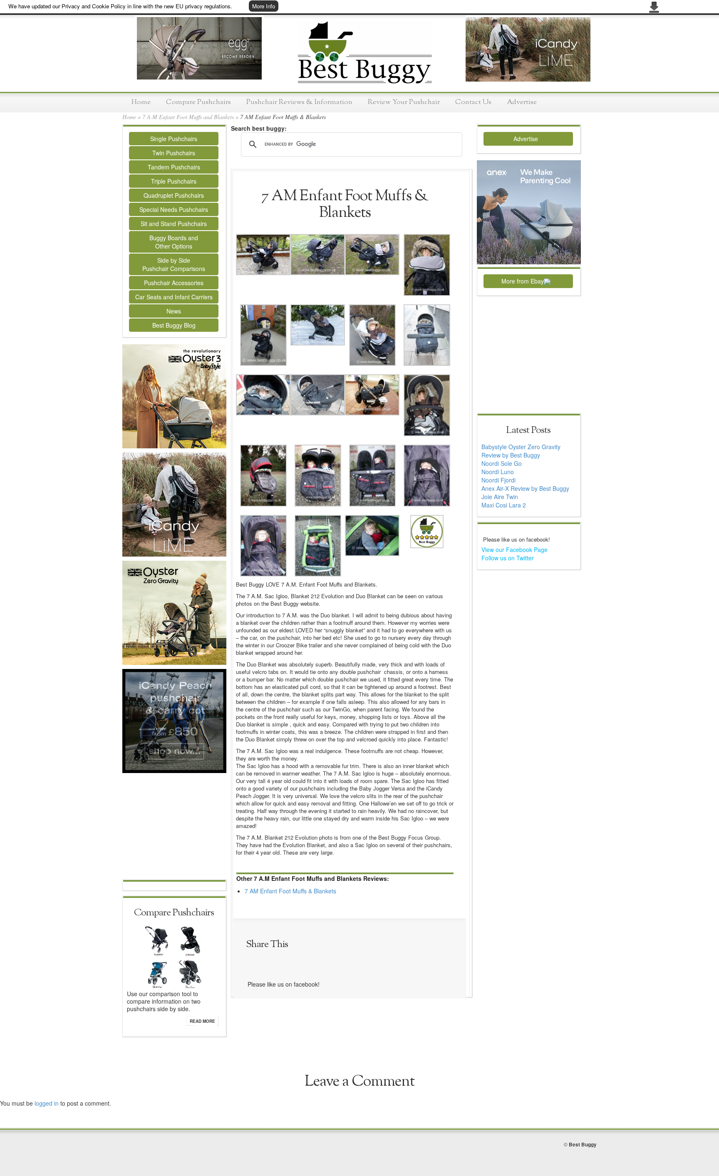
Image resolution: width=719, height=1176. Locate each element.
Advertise (522, 102)
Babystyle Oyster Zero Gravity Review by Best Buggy (520, 451)
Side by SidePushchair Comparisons (173, 264)
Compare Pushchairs (198, 102)
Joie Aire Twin (499, 496)
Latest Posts (528, 430)
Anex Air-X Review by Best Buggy (525, 488)
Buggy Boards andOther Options (173, 242)
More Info (263, 6)
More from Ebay (522, 281)
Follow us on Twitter (507, 558)
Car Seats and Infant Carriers (174, 297)
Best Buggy (583, 1144)
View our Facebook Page (514, 549)
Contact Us (473, 102)
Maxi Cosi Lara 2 (503, 505)
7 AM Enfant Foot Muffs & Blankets (290, 891)
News (173, 311)
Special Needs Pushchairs (173, 209)
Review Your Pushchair (404, 102)
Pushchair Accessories (173, 282)
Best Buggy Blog (174, 325)
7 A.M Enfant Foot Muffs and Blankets (188, 117)
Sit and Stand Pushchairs (174, 223)
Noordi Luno (497, 471)
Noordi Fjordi (498, 480)
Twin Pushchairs (173, 153)
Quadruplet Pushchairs (174, 195)
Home (141, 102)
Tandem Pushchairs (174, 167)
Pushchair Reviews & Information (299, 102)
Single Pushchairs (173, 138)
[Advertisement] (174, 827)
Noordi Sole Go (501, 463)
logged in (47, 1103)
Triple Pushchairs (173, 181)
